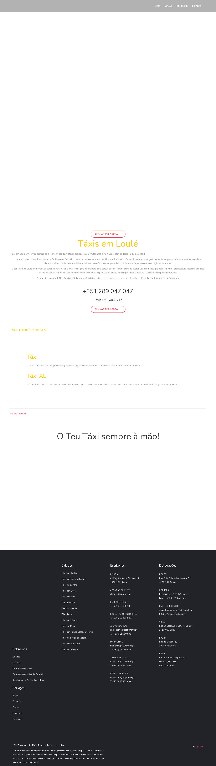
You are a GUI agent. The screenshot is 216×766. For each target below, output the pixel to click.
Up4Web (200, 746)
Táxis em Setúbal (69, 649)
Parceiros (16, 718)
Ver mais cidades (18, 413)
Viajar (15, 695)
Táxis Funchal (68, 602)
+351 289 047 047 (108, 291)
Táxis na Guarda (69, 608)
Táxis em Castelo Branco (73, 578)
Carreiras (16, 662)
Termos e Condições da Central (27, 674)
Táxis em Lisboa (69, 620)
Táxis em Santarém (70, 643)
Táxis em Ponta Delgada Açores (77, 631)
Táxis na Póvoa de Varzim (74, 637)
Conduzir (16, 701)
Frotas (15, 707)
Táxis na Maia (68, 625)
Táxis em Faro (68, 596)
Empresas (17, 713)
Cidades (16, 656)
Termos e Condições (22, 668)
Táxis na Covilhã (69, 584)
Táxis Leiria (66, 614)
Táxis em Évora (69, 590)
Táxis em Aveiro (69, 573)
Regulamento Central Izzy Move (28, 680)
